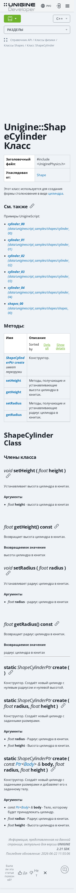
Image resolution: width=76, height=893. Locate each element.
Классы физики (45, 40)
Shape (41, 175)
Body (29, 764)
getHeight (13, 392)
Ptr (18, 764)
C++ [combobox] (59, 19)
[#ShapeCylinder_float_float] (63, 706)
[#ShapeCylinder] (10, 673)
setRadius (13, 403)
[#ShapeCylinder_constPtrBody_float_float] (53, 770)
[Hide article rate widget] (45, 873)
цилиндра (55, 193)
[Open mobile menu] (67, 6)
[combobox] (46, 6)
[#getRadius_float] (57, 624)
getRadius (14, 415)
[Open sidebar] (12, 19)
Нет (36, 873)
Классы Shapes (14, 45)
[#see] (32, 206)
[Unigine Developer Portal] (19, 7)
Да (25, 872)
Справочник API (21, 40)
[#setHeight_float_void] (8, 476)
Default (47, 346)
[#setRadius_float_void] (8, 574)
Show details (60, 346)
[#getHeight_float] (56, 527)
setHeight (13, 380)
